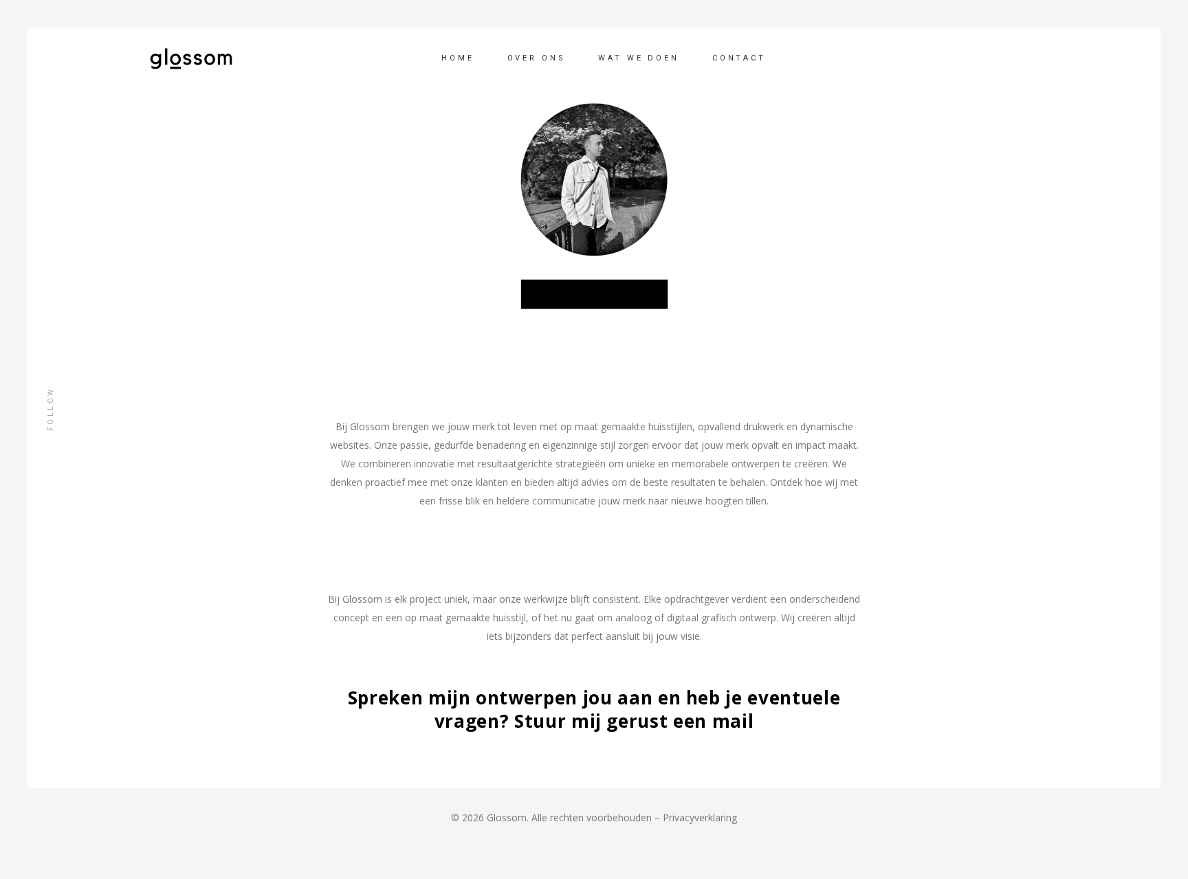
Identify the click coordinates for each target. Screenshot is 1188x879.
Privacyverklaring (700, 817)
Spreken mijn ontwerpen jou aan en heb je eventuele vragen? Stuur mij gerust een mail (594, 709)
